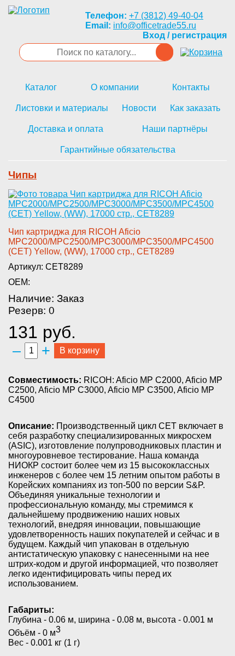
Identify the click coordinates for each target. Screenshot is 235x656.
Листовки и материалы (61, 108)
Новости (139, 108)
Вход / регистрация (185, 35)
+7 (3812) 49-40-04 (166, 15)
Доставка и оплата (65, 128)
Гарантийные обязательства (117, 149)
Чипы (22, 175)
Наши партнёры (175, 128)
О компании (115, 87)
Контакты (191, 87)
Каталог (41, 87)
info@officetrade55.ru (154, 25)
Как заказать (195, 108)
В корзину (79, 350)
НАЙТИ (164, 52)
